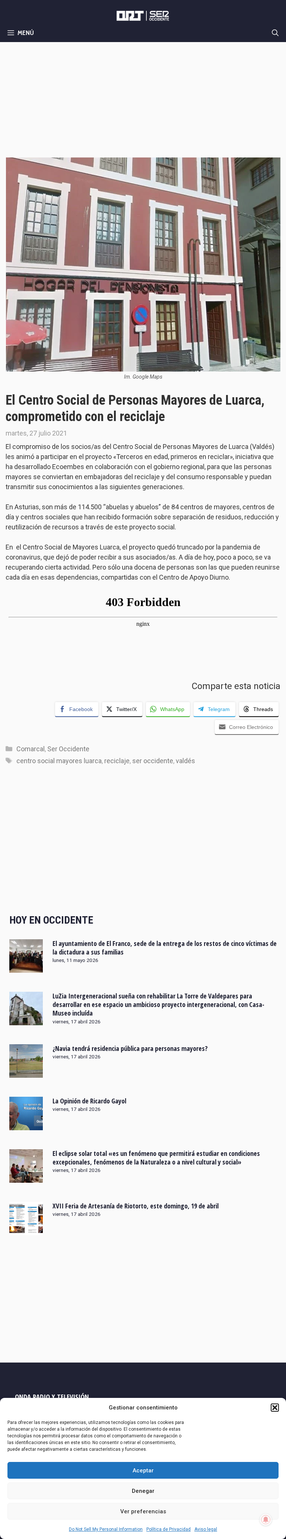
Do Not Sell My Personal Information (106, 1529)
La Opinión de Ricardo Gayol (89, 1100)
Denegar (143, 1491)
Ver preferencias (143, 1511)
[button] (275, 1407)
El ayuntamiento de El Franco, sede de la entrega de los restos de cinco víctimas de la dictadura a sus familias (165, 947)
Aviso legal (205, 1529)
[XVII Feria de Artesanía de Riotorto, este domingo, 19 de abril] (26, 1230)
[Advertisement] (143, 98)
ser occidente (152, 761)
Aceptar (143, 1470)
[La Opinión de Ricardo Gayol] (26, 1125)
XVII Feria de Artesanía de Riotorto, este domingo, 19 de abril (136, 1205)
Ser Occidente (68, 749)
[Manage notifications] (266, 1520)
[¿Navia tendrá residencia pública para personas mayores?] (26, 1072)
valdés (185, 761)
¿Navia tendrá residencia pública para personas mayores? (130, 1048)
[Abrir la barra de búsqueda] (275, 32)
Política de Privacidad (168, 1529)
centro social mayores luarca (59, 761)
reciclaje (117, 761)
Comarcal (30, 749)
